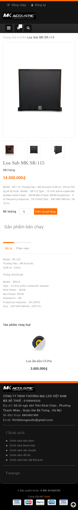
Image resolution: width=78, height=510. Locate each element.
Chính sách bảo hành (22, 440)
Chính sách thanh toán (22, 445)
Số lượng (9, 211)
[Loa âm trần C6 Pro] (39, 343)
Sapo (47, 496)
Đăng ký (40, 5)
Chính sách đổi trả (20, 455)
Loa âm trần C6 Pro (39, 361)
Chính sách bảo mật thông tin (26, 460)
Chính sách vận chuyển (23, 450)
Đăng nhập (18, 5)
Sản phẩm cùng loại (17, 324)
